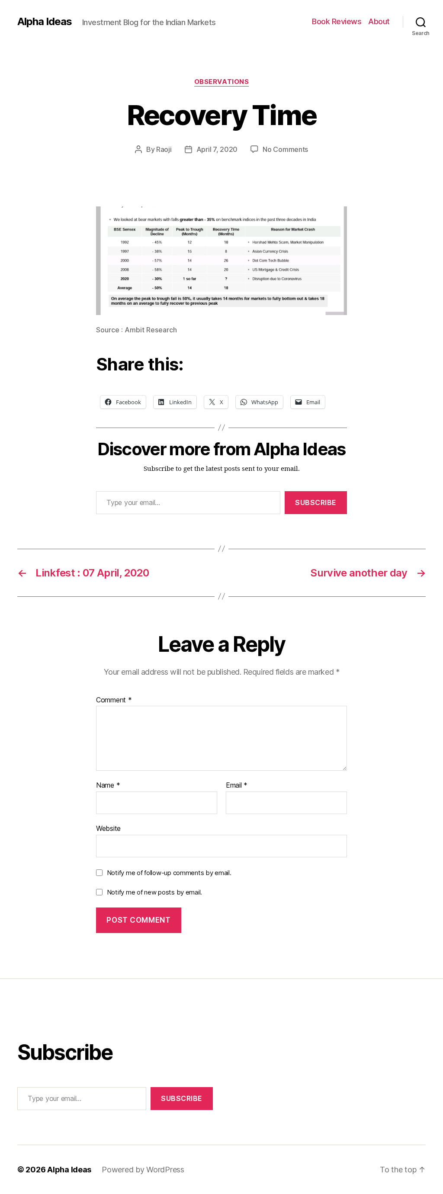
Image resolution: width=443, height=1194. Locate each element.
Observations (221, 82)
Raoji (164, 149)
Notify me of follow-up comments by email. (169, 873)
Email (236, 785)
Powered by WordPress (143, 1169)
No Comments (285, 149)
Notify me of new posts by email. (154, 892)
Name (108, 785)
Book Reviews (336, 21)
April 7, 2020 (217, 149)
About (379, 21)
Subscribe (316, 502)
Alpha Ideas (44, 21)
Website (108, 828)
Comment (114, 700)
